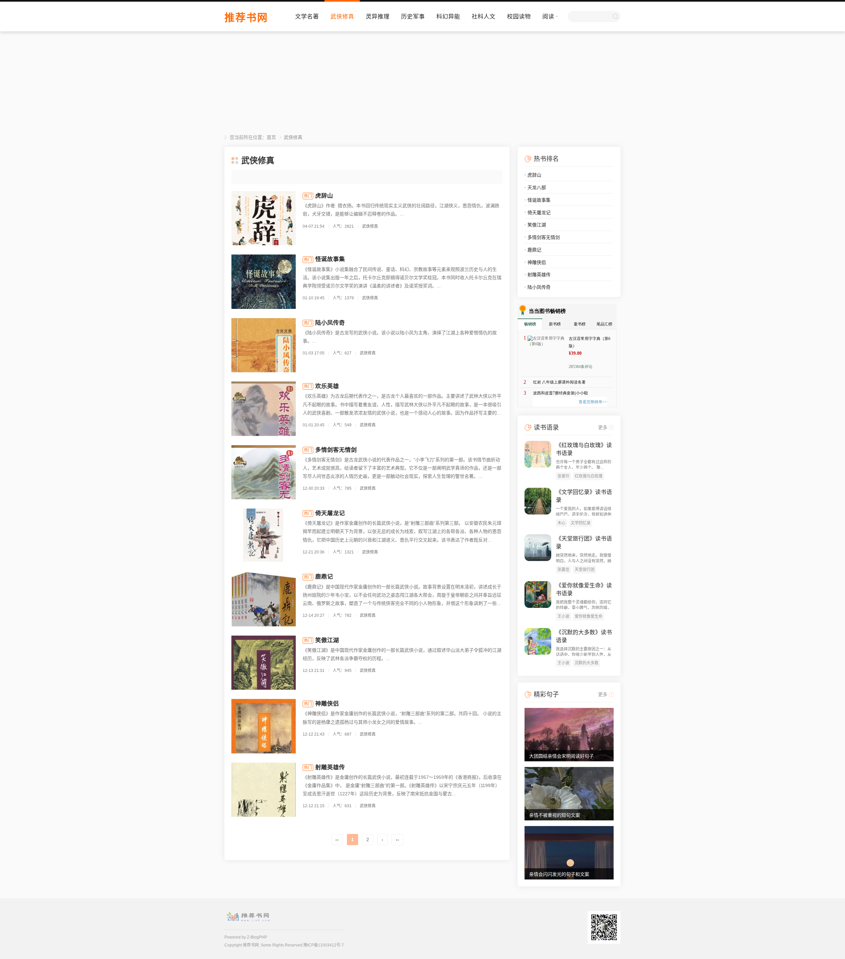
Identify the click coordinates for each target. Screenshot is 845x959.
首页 (271, 137)
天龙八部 (536, 187)
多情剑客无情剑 (336, 449)
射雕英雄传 (330, 767)
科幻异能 (448, 16)
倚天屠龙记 (330, 513)
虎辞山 (324, 195)
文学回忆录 (581, 523)
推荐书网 (246, 17)
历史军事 (413, 16)
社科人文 (483, 16)
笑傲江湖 (327, 640)
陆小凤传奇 (330, 322)
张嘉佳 (563, 569)
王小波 (563, 616)
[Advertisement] (422, 84)
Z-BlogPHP (257, 937)
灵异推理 (377, 16)
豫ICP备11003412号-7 (323, 945)
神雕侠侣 (327, 703)
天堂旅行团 (584, 569)
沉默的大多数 (586, 663)
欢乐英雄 (327, 386)
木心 (561, 523)
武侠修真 (342, 16)
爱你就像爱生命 (588, 616)
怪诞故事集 (330, 259)
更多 (602, 427)
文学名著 (307, 16)
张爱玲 (563, 476)
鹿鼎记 (324, 576)
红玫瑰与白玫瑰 (588, 476)
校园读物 (519, 16)
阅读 (548, 16)
